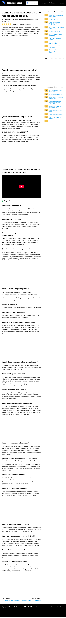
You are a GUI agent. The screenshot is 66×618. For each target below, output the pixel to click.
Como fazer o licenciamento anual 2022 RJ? (56, 28)
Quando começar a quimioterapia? (31, 600)
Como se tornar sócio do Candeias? (55, 46)
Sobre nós (39, 607)
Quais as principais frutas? (56, 114)
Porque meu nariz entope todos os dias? (55, 91)
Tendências (52, 3)
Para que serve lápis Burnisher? (11, 600)
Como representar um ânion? (55, 38)
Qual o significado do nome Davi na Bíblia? (56, 98)
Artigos (44, 3)
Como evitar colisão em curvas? (55, 118)
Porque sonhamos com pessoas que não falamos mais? (56, 51)
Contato (47, 607)
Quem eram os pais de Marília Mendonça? (55, 107)
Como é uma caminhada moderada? (55, 35)
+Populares (61, 3)
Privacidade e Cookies (57, 607)
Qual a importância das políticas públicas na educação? (55, 102)
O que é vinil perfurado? (55, 121)
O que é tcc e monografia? (56, 19)
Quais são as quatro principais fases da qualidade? (54, 23)
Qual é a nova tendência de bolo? (56, 111)
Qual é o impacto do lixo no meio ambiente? (56, 42)
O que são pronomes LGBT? (56, 94)
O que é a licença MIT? (55, 31)
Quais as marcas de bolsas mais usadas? (56, 16)
